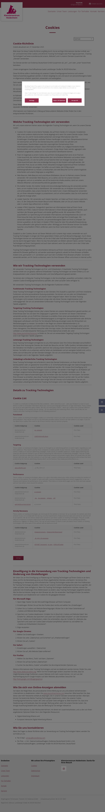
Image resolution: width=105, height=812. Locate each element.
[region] (53, 93)
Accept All (75, 100)
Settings (31, 100)
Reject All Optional (59, 100)
